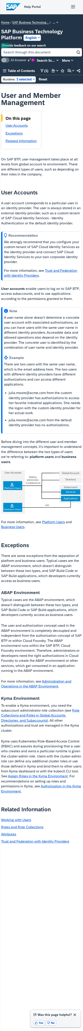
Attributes (8, 834)
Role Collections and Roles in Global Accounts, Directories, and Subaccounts (40, 715)
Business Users (12, 527)
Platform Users (53, 522)
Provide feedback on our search (24, 45)
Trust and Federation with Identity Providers (35, 841)
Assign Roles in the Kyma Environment (38, 776)
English (31, 38)
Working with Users (16, 820)
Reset (43, 79)
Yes (39, 1023)
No (51, 1023)
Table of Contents (19, 71)
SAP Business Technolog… (30, 22)
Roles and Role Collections (22, 827)
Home (5, 22)
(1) (44, 71)
